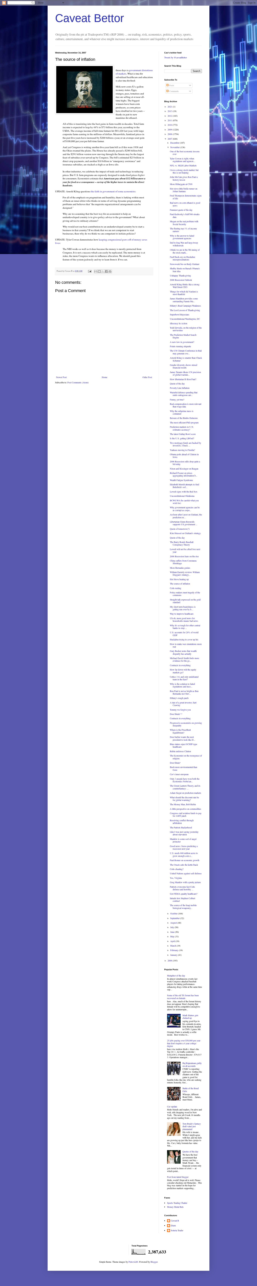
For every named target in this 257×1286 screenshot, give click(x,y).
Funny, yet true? (177, 399)
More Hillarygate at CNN (181, 184)
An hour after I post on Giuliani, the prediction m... (186, 516)
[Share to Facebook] (106, 271)
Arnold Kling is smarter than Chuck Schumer (186, 359)
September (175, 918)
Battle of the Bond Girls (190, 1089)
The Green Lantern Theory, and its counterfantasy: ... (185, 787)
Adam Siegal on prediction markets (185, 792)
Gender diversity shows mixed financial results (183, 366)
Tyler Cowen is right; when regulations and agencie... (182, 160)
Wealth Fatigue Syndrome (181, 480)
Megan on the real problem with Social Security (184, 222)
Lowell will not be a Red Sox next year (185, 550)
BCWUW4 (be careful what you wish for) (184, 502)
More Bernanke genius (180, 567)
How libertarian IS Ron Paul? (183, 379)
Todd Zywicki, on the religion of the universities (186, 329)
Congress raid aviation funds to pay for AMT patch (185, 814)
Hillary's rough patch (179, 697)
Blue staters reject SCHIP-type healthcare (183, 745)
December (175, 142)
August (173, 922)
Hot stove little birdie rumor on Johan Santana (183, 190)
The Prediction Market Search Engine (183, 336)
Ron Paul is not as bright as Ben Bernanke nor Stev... (184, 692)
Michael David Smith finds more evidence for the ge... (184, 659)
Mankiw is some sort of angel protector (183, 840)
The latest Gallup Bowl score (183, 433)
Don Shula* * (176, 713)
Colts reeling (175, 588)
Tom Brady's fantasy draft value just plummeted (191, 1126)
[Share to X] (103, 271)
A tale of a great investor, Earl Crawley (183, 704)
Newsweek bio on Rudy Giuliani (184, 264)
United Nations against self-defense (185, 873)
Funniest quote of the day (181, 209)
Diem (173, 1225)
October (174, 913)
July (172, 927)
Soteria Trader (177, 1230)
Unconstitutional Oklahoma (182, 495)
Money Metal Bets (175, 1206)
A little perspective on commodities (185, 808)
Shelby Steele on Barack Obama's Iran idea (185, 269)
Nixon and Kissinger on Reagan (184, 468)
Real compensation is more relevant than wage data (185, 405)
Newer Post (61, 377)
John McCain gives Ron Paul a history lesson (184, 178)
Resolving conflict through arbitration (182, 821)
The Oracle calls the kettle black (184, 864)
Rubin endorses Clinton (180, 751)
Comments (174, 91)
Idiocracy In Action (178, 323)
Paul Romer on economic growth (184, 860)
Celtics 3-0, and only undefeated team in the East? (184, 678)
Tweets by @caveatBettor (175, 57)
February (174, 950)
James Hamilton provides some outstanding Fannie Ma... (184, 300)
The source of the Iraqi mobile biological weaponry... (183, 906)
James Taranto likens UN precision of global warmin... (185, 373)
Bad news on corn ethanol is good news (185, 204)
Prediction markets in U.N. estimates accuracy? (182, 428)
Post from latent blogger (178, 1176)
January (174, 954)
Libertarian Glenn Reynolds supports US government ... (183, 523)
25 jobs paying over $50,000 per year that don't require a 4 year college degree (183, 1043)
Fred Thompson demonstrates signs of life (186, 197)
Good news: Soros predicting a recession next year (184, 847)
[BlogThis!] (99, 271)
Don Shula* (175, 762)
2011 (170, 120)
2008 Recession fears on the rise (184, 556)
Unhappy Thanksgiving (180, 275)
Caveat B (175, 1220)
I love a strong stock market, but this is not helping (184, 171)
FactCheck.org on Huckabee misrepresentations (182, 258)
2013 (170, 111)
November (175, 147)
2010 (170, 124)
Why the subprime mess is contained (181, 412)
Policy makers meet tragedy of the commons (185, 594)
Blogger (154, 1261)
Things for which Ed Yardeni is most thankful (184, 293)
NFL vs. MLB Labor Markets (183, 165)
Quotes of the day (190, 1151)
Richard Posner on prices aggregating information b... (183, 474)
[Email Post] (89, 271)
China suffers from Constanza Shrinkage (183, 562)
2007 (170, 138)
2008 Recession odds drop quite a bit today (185, 463)
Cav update (172, 1106)
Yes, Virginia (176, 877)
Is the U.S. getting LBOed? (182, 438)
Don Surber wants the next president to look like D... (182, 738)
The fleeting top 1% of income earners (183, 230)
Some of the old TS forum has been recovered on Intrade (183, 996)
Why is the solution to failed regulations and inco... (182, 685)
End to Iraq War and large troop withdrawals (184, 244)
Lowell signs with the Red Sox (183, 491)
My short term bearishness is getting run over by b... (183, 608)
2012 (170, 115)
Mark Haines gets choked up (190, 1016)
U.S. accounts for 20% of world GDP (184, 633)
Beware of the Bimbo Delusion (184, 417)
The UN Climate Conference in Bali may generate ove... (186, 352)
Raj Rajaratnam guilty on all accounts (192, 1064)
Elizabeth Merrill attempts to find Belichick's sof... (184, 486)
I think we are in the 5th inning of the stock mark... (185, 251)
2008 (170, 133)
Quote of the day (177, 383)
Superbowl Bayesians (179, 314)
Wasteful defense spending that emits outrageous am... (183, 393)
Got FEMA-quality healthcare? (183, 893)
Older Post (147, 377)
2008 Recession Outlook (181, 279)
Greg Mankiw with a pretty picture (185, 882)
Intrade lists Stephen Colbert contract (182, 899)
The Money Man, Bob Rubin (183, 804)
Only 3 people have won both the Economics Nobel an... (184, 780)
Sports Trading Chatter (177, 1202)
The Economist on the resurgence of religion (186, 757)
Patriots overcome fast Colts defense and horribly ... (182, 888)
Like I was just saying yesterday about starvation (184, 833)
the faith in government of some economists (113, 191)
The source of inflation (180, 583)
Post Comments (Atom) (78, 382)
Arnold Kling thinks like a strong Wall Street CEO (184, 285)
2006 (170, 960)
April (173, 941)
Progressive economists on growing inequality (186, 724)
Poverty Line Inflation (179, 387)
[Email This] (96, 271)
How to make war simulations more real (186, 645)
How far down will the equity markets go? (183, 671)
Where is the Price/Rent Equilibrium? (180, 731)
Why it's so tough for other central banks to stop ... (185, 626)
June (172, 931)
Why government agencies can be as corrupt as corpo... (185, 508)
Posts (171, 85)
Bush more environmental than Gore (183, 768)
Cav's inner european (179, 774)
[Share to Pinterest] (110, 271)
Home (104, 377)
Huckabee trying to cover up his (184, 639)
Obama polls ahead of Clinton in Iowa (184, 455)
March (173, 945)
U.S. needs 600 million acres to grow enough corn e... (184, 854)
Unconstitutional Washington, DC (185, 318)
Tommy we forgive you (180, 709)
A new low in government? (182, 341)
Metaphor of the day (176, 975)
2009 (170, 129)
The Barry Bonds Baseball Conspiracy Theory (181, 543)
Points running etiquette (180, 346)
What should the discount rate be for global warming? (184, 798)
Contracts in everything (180, 665)
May (172, 936)
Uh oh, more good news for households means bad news (184, 619)
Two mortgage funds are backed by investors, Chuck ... (185, 444)
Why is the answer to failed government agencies (182, 237)
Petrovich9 (133, 1261)
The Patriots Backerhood (181, 827)
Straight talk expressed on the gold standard (185, 601)
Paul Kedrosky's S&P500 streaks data (185, 215)
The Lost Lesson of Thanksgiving (185, 310)
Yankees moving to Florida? (182, 449)
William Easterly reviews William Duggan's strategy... (185, 573)
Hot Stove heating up (179, 579)
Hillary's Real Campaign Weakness (185, 305)
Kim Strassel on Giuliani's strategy (185, 533)
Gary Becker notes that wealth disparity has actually (183, 652)
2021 (170, 106)
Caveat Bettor (89, 18)
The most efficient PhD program (184, 422)
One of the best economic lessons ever (185, 152)
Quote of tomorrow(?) (180, 528)
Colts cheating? (176, 869)
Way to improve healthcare (181, 613)
